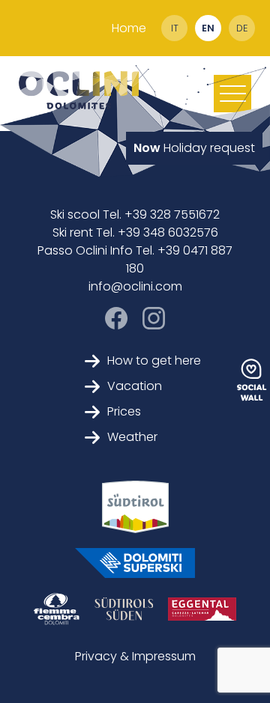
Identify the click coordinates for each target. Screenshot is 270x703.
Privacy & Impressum (135, 656)
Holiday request (194, 147)
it (174, 28)
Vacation (134, 386)
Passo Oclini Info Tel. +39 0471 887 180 (135, 259)
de (242, 28)
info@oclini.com (135, 286)
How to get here (154, 360)
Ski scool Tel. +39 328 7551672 (135, 214)
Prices (124, 411)
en (208, 28)
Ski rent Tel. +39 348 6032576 (135, 232)
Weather (132, 436)
